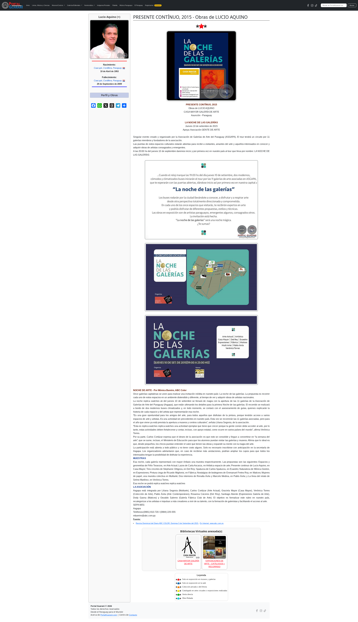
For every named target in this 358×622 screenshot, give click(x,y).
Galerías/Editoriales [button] (74, 5)
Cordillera (107, 68)
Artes (28, 5)
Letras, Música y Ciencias (41, 5)
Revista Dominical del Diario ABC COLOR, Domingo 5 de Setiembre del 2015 (167, 523)
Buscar (352, 5)
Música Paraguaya (126, 5)
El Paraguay (139, 5)
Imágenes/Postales (103, 5)
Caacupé (98, 68)
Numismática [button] (89, 5)
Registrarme (153, 5)
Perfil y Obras (109, 95)
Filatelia (114, 5)
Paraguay (117, 68)
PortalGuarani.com (108, 615)
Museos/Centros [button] (58, 5)
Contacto (133, 615)
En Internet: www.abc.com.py (212, 523)
